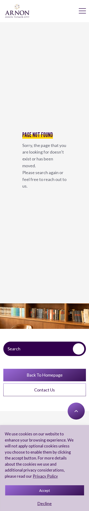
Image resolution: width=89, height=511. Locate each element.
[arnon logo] (17, 10)
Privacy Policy (45, 476)
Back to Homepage (45, 375)
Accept (44, 490)
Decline (44, 503)
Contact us (44, 389)
